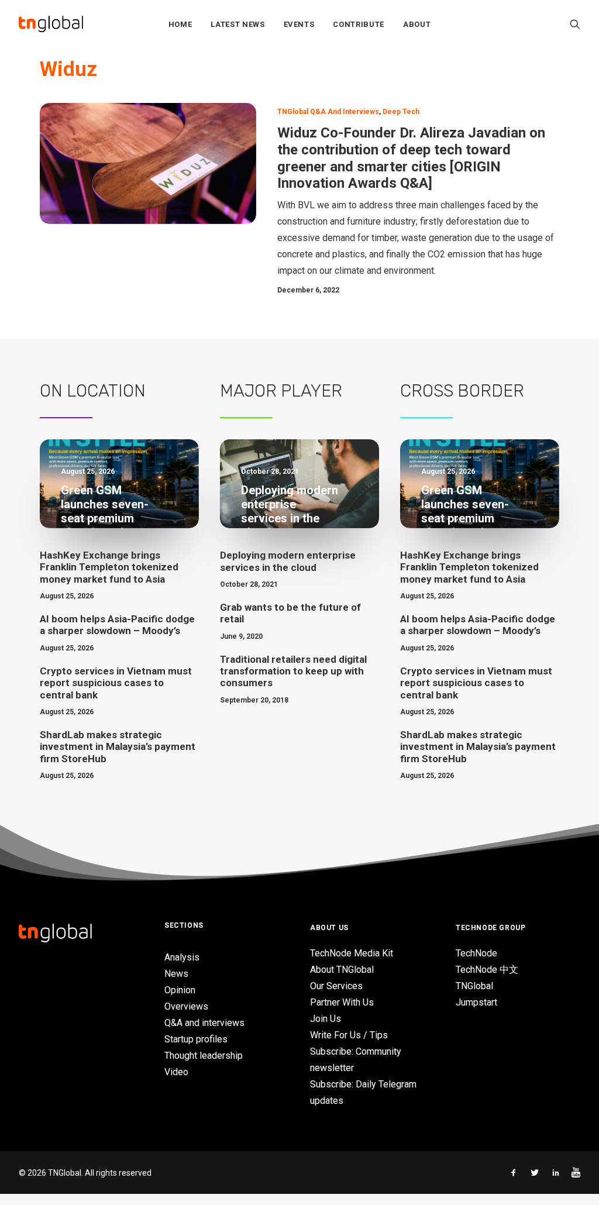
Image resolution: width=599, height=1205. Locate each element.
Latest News (237, 24)
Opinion (179, 990)
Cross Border (462, 391)
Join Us (325, 1018)
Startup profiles (196, 1039)
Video (176, 1071)
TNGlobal (474, 985)
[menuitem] (180, 24)
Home (180, 24)
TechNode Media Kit (351, 953)
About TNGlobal (342, 969)
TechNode (476, 953)
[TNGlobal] (51, 24)
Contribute (358, 24)
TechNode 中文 (487, 969)
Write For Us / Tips (349, 1035)
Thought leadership (203, 1055)
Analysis (181, 957)
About (417, 24)
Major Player (281, 391)
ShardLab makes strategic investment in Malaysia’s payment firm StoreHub (117, 747)
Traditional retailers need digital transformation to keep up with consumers (293, 671)
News (176, 973)
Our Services (336, 985)
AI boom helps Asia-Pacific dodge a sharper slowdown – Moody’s (117, 624)
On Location (93, 391)
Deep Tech (401, 112)
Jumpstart (476, 1002)
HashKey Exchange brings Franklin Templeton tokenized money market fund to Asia (109, 567)
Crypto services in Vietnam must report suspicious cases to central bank (116, 683)
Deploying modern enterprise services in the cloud (288, 561)
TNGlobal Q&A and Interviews (328, 112)
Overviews (186, 1006)
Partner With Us (342, 1002)
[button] (575, 24)
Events (299, 24)
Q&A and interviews (204, 1022)
